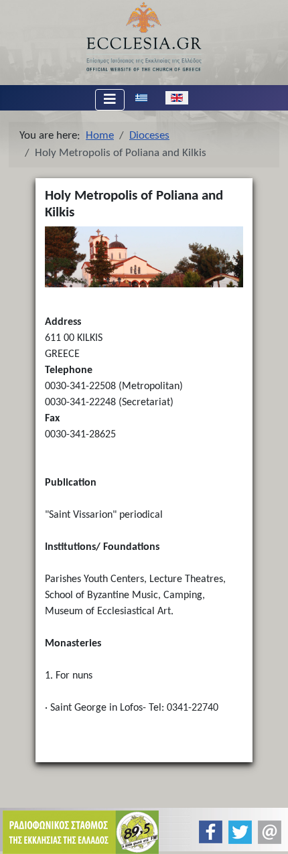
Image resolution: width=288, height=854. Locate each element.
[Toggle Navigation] (110, 100)
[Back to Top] (267, 832)
